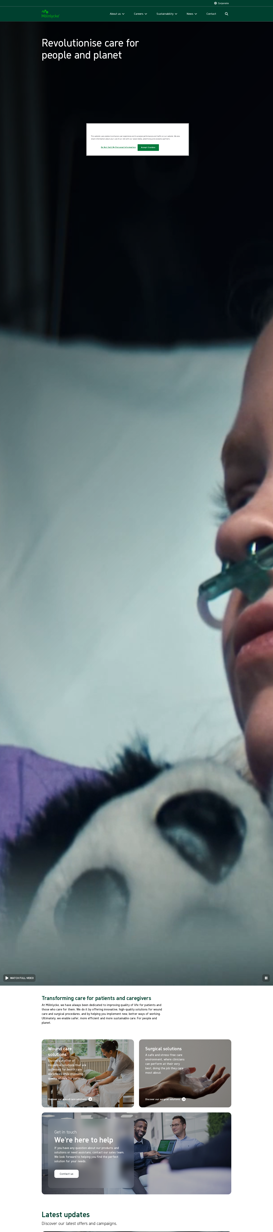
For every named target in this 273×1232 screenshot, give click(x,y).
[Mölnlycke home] (51, 14)
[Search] (226, 14)
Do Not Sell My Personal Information (118, 147)
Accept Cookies (148, 147)
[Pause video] (266, 978)
